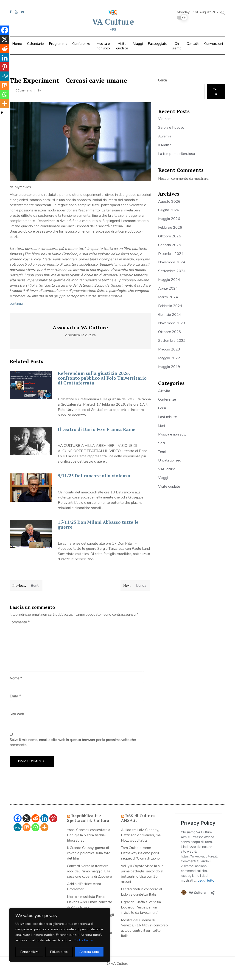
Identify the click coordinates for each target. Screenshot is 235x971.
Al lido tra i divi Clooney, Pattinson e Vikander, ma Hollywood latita (141, 835)
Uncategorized (169, 460)
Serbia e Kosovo (171, 127)
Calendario (35, 43)
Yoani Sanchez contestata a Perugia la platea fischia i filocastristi (88, 835)
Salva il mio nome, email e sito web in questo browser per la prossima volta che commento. (73, 742)
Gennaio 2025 (169, 245)
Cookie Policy (83, 940)
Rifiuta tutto (59, 952)
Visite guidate (122, 46)
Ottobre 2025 (169, 236)
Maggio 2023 (169, 349)
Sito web (17, 714)
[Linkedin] (4, 57)
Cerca (162, 80)
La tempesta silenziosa (176, 153)
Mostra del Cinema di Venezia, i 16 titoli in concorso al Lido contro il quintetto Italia (144, 928)
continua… (17, 303)
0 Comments (23, 90)
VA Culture (113, 21)
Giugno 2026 (168, 210)
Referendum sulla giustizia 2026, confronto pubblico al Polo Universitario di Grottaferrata (102, 378)
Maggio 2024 (169, 279)
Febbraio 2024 (170, 305)
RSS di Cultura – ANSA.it (139, 818)
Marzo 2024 (168, 297)
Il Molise (165, 145)
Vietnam (164, 118)
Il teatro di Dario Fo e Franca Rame (96, 429)
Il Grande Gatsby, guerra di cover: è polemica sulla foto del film (88, 853)
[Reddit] (4, 48)
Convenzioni (213, 43)
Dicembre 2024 (171, 253)
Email (15, 696)
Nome (16, 678)
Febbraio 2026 (170, 227)
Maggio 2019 (169, 366)
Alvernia (164, 136)
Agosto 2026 (169, 201)
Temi (162, 451)
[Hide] (2, 112)
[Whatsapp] (4, 94)
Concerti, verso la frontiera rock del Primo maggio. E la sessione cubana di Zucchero (89, 871)
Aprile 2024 (168, 288)
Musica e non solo (103, 46)
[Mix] (4, 85)
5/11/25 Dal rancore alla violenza (94, 475)
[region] (59, 935)
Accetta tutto (89, 952)
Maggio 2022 (169, 358)
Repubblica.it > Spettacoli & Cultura (88, 818)
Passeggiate (157, 43)
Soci (161, 443)
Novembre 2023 (171, 323)
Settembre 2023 (172, 340)
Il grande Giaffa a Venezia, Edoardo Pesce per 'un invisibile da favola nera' (141, 907)
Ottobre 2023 (169, 331)
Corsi (162, 408)
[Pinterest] (4, 66)
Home (17, 43)
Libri (161, 425)
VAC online (167, 469)
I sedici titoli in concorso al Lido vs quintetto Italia (141, 892)
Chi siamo (177, 46)
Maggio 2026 (169, 218)
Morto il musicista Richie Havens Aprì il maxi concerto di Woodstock (89, 902)
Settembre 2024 (172, 270)
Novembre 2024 (171, 262)
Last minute (167, 416)
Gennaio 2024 (169, 314)
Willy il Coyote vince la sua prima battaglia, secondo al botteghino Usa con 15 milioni (142, 873)
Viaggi (138, 43)
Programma (58, 43)
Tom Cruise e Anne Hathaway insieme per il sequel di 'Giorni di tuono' (140, 853)
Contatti (193, 43)
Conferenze (81, 43)
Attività (164, 390)
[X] (4, 39)
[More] (4, 103)
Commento (20, 622)
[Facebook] (4, 30)
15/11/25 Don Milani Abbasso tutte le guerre (98, 524)
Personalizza (29, 952)
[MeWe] (4, 76)
